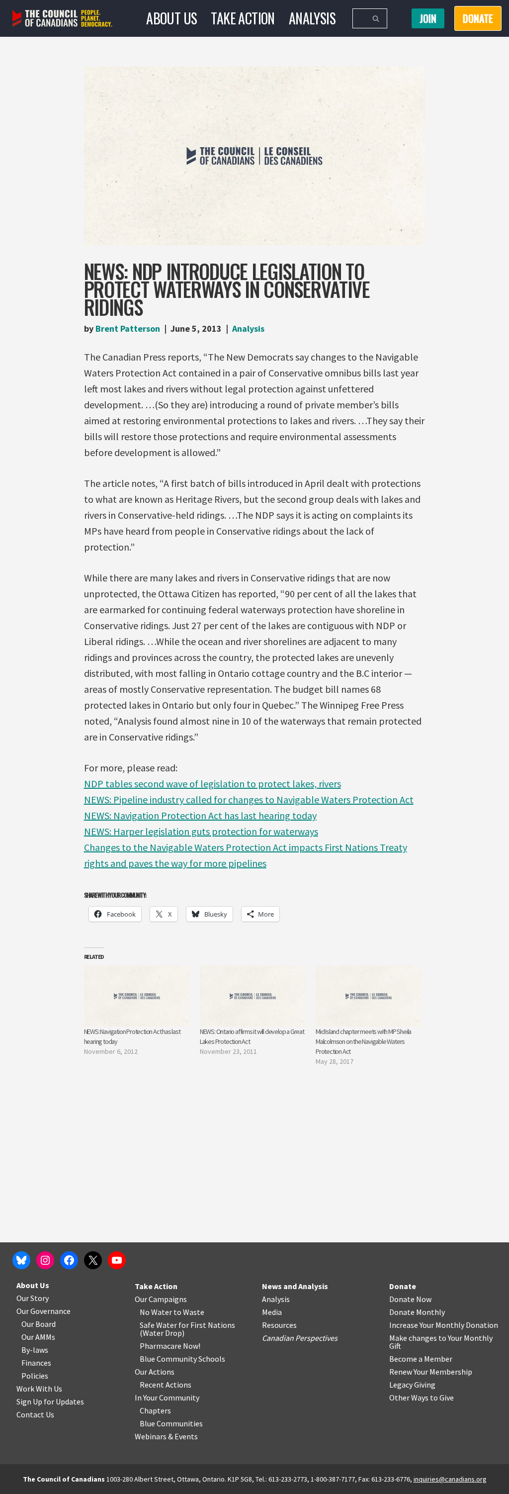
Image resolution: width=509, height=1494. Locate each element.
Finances (36, 1363)
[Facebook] (69, 1260)
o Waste (190, 1312)
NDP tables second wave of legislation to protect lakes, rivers (212, 783)
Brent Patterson (127, 328)
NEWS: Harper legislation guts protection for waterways (201, 831)
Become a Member (420, 1359)
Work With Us (39, 1389)
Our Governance (43, 1311)
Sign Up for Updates (50, 1401)
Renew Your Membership (430, 1372)
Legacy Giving (412, 1385)
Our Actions (154, 1372)
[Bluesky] (21, 1260)
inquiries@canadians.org (450, 1479)
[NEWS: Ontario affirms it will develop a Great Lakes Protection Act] (253, 996)
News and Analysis (295, 1286)
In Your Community (167, 1397)
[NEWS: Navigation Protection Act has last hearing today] (137, 996)
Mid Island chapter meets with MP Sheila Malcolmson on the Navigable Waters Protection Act (363, 1041)
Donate (402, 1286)
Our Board (38, 1324)
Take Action (242, 18)
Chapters (155, 1410)
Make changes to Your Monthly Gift (441, 1342)
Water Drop (162, 1333)
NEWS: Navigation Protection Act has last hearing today (200, 815)
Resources (279, 1325)
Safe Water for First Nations (187, 1325)
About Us (171, 18)
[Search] (376, 18)
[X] (93, 1260)
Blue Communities (171, 1423)
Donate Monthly (417, 1312)
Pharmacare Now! (170, 1346)
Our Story (32, 1298)
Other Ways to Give (421, 1397)
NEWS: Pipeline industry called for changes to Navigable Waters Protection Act (249, 799)
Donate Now (410, 1299)
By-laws (34, 1350)
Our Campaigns (161, 1299)
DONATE (478, 18)
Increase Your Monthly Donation (443, 1325)
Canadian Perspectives (300, 1338)
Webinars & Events (166, 1436)
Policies (34, 1376)
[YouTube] (117, 1260)
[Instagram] (45, 1260)
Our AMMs (38, 1337)
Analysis (312, 18)
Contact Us (35, 1414)
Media (272, 1312)
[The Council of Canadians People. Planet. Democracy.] (62, 18)
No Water (156, 1312)
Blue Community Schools (182, 1359)
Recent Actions (165, 1385)
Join (428, 18)
